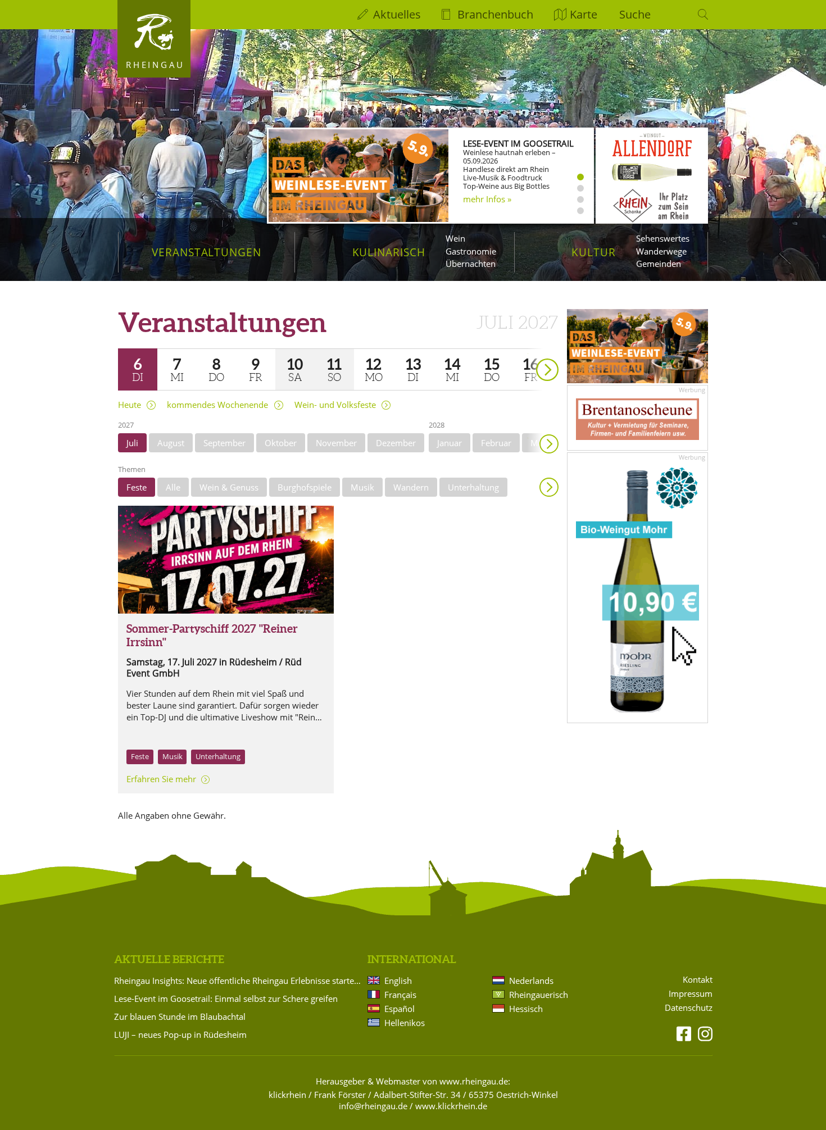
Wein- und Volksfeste (335, 405)
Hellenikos (404, 1022)
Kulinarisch (388, 252)
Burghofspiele (305, 487)
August (170, 442)
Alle (173, 487)
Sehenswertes (662, 238)
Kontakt (697, 979)
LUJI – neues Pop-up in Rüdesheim (180, 1034)
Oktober (281, 442)
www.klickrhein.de (451, 1105)
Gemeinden (658, 263)
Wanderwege (661, 251)
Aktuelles (397, 14)
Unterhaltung (473, 487)
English (398, 980)
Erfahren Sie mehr (161, 778)
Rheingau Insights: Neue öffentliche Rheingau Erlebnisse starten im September (239, 980)
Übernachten (471, 263)
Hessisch (526, 1008)
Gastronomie (471, 251)
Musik (362, 487)
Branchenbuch (495, 14)
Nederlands (531, 980)
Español (399, 1008)
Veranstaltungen (206, 252)
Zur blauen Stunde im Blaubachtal (180, 1016)
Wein (455, 238)
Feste (136, 487)
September (224, 442)
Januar (449, 442)
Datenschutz (688, 1007)
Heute (129, 405)
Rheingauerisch (538, 994)
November (336, 442)
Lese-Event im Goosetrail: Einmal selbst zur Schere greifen (226, 998)
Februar (496, 442)
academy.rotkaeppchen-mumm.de (509, 204)
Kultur (593, 252)
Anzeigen (549, 487)
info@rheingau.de (373, 1105)
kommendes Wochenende (217, 405)
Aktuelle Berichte (169, 959)
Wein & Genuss (228, 487)
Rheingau (155, 64)
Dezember (396, 442)
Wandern (411, 487)
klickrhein (287, 1094)
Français (400, 994)
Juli (132, 442)
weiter (527, 353)
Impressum (690, 993)
